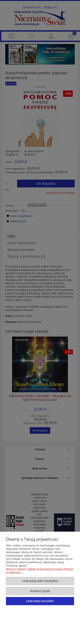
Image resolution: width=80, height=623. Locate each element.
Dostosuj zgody (40, 591)
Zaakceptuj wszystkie (40, 601)
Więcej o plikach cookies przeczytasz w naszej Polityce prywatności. (39, 570)
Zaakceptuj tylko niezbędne (40, 581)
